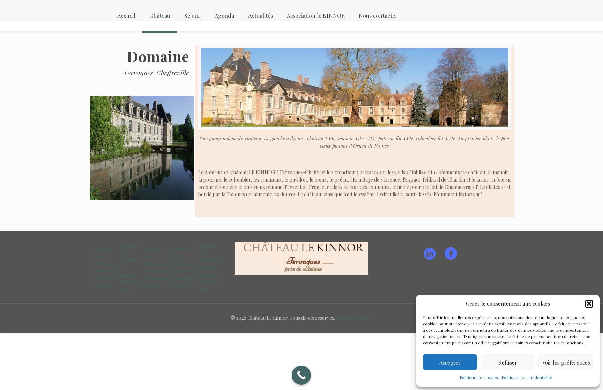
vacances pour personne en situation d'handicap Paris (131, 267)
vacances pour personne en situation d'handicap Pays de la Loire (210, 267)
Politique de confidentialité (526, 377)
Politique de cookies (479, 377)
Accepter (450, 362)
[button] (589, 303)
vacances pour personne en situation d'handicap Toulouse (156, 267)
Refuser (507, 362)
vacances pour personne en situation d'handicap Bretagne (182, 267)
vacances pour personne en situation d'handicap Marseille (105, 267)
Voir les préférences (566, 362)
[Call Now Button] (301, 375)
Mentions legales (354, 318)
